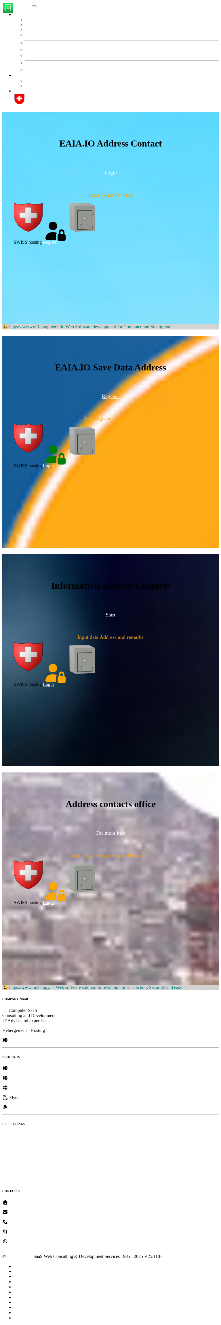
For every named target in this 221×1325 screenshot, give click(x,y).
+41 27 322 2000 (23, 1221)
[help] (19, 103)
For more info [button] (110, 833)
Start (29, 80)
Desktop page (14, 1145)
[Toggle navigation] (34, 6)
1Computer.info (23, 1040)
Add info (39, 30)
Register (32, 85)
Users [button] (19, 14)
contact (38, 50)
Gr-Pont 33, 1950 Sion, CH (33, 1202)
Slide (7, 1174)
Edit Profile (42, 19)
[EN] (24, 1097)
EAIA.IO (22, 4)
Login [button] (110, 172)
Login (48, 465)
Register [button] (110, 396)
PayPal (14, 1107)
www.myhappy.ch (25, 1078)
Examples (11, 1164)
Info (35, 24)
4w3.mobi (18, 1087)
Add (35, 55)
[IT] (43, 1097)
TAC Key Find (46, 35)
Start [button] (18, 75)
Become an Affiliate (20, 1154)
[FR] (34, 1097)
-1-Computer (19, 1212)
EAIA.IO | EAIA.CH (33, 90)
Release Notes (15, 1135)
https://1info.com (24, 1068)
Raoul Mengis (21, 1231)
